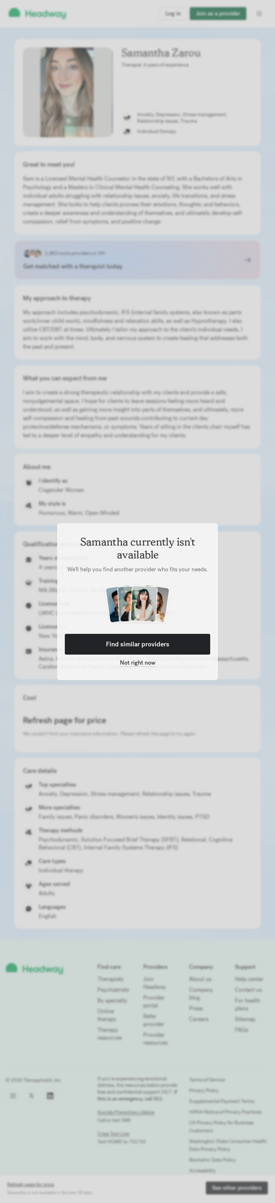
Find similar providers (137, 644)
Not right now (137, 662)
